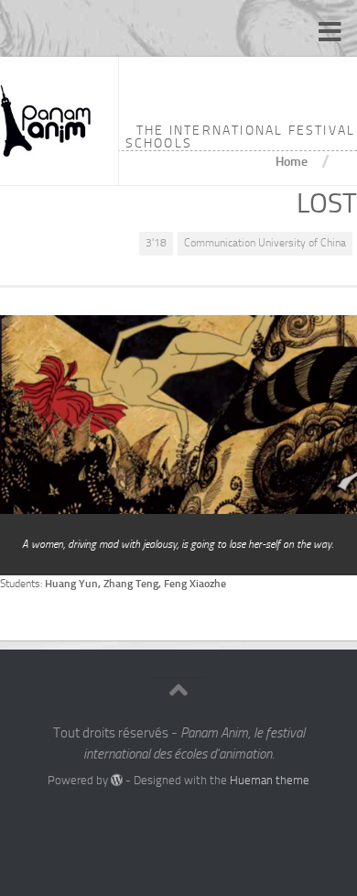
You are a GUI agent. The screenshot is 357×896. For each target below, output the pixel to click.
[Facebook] (162, 817)
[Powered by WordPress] (117, 780)
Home (292, 161)
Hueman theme (269, 780)
